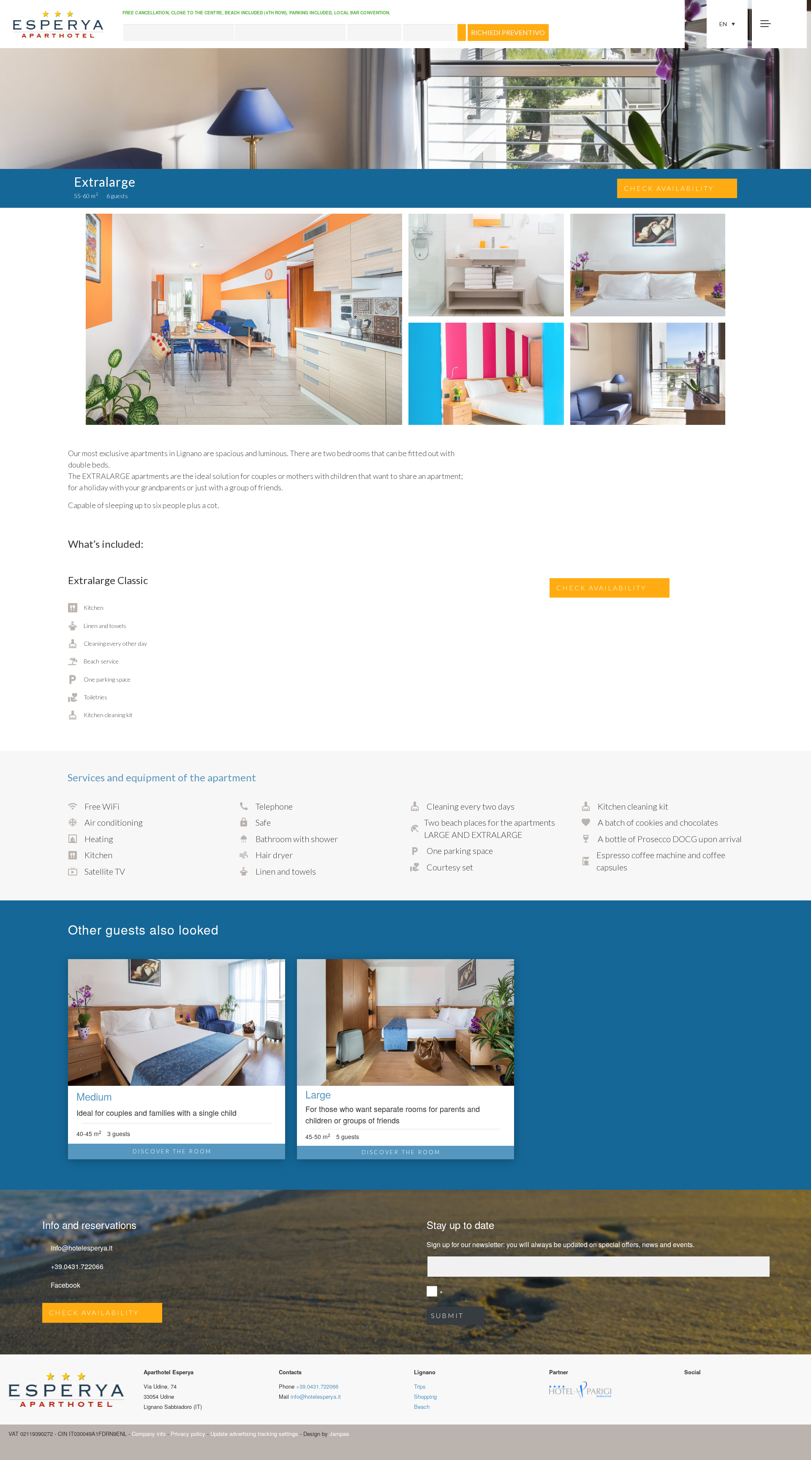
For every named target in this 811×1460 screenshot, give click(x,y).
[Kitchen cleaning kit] (100, 715)
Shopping (425, 1396)
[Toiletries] (88, 697)
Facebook (65, 1285)
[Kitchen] (85, 608)
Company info (149, 1434)
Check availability (669, 188)
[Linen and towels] (97, 626)
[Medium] (176, 1023)
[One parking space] (99, 679)
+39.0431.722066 (77, 1266)
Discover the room (172, 1151)
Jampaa (339, 1434)
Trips (420, 1386)
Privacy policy (188, 1434)
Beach (422, 1407)
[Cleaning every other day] (107, 644)
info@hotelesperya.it (81, 1248)
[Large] (405, 1022)
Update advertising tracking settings (254, 1434)
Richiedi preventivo (508, 32)
